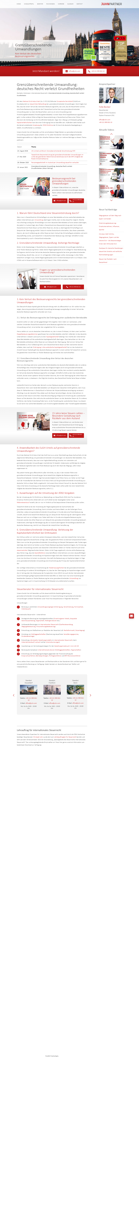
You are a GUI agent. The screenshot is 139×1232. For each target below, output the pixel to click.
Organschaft (40, 620)
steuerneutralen (22, 550)
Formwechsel (78, 607)
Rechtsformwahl (69, 630)
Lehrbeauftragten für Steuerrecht (65, 737)
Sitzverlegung (79, 630)
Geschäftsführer (40, 553)
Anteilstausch (25, 609)
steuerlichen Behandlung (38, 104)
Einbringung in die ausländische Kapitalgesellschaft (50, 347)
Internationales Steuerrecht (39, 93)
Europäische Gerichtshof (65, 101)
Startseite (19, 93)
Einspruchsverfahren (28, 656)
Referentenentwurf (23, 502)
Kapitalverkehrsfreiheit (24, 122)
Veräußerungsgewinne (71, 634)
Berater (40, 4)
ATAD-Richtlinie (48, 125)
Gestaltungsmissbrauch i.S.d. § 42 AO (66, 646)
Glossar (70, 4)
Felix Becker (105, 107)
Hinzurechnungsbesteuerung (45, 626)
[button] (14, 695)
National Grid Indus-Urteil (31, 101)
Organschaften (75, 650)
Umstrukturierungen (52, 642)
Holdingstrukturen (51, 620)
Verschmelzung (68, 607)
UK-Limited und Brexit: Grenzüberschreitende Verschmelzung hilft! (53, 151)
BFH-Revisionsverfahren (72, 656)
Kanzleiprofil (29, 4)
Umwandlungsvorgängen (45, 607)
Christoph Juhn (38, 737)
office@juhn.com (74, 71)
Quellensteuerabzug (66, 624)
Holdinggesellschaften (38, 634)
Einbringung (59, 607)
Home (19, 4)
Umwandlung (38, 220)
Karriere (61, 4)
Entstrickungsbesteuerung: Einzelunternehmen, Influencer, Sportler (109, 226)
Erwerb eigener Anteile (61, 618)
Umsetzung (36, 125)
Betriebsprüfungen (42, 656)
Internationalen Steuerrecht (49, 624)
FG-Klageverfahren (55, 656)
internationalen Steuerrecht (63, 640)
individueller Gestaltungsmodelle (41, 640)
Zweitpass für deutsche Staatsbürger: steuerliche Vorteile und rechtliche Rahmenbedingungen (111, 251)
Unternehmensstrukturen (46, 650)
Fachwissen (50, 4)
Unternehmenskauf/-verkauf (30, 642)
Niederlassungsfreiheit (56, 568)
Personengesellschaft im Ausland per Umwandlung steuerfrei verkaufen (55, 162)
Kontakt (80, 4)
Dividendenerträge (27, 636)
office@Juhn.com (104, 120)
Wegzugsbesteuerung (28, 626)
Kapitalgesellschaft (52, 337)
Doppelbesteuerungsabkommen (27, 334)
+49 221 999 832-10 (98, 71)
